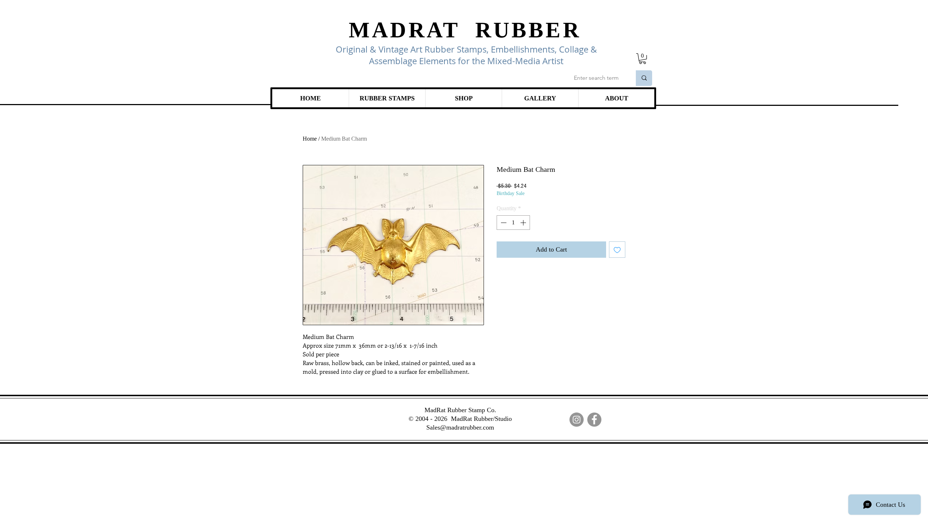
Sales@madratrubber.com (460, 427)
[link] (642, 58)
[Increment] (524, 222)
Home (310, 139)
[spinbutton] (513, 222)
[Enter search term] (644, 78)
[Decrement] (503, 222)
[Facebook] (594, 420)
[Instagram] (576, 420)
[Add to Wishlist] (617, 249)
